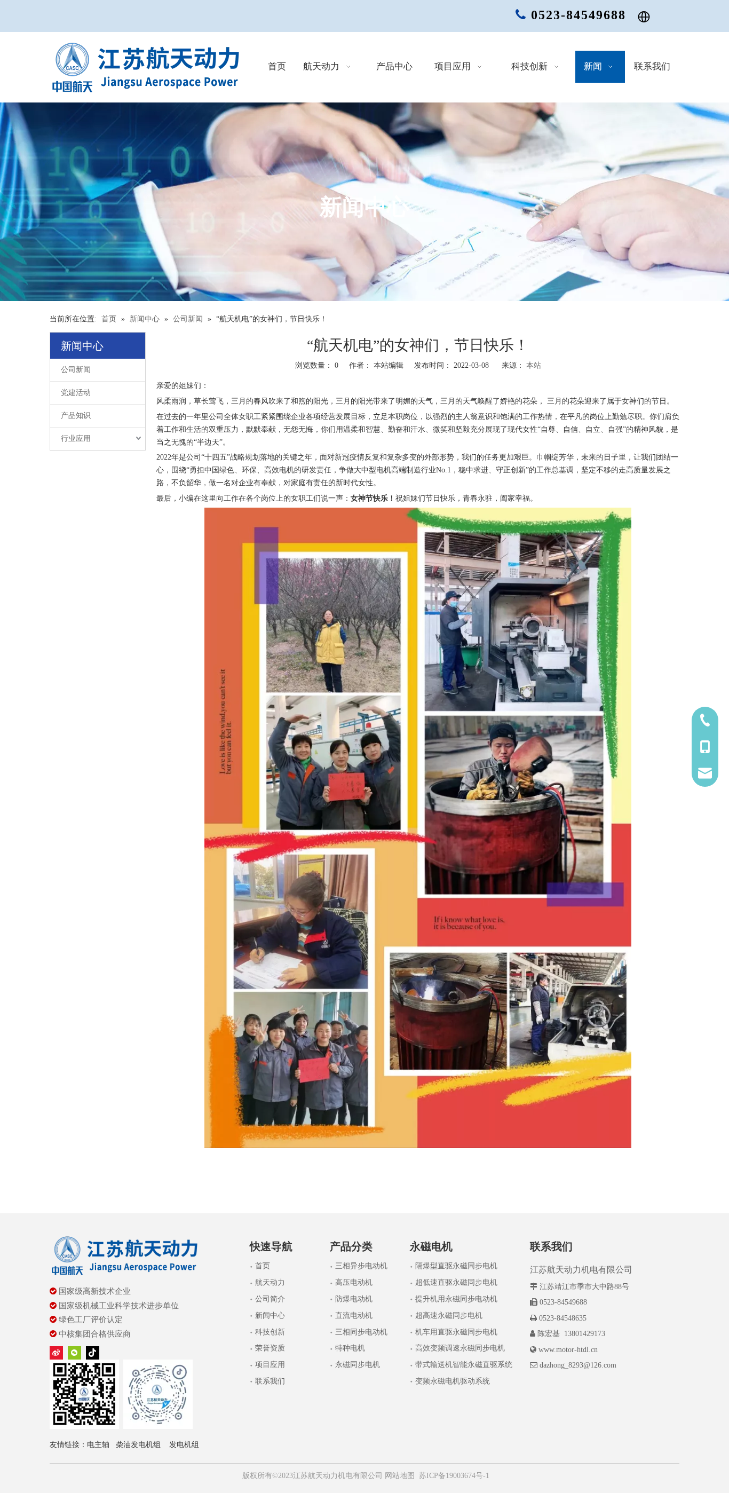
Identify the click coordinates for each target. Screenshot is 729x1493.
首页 (262, 1266)
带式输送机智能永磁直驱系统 (463, 1365)
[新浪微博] (56, 1353)
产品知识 (76, 416)
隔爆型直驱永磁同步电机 (456, 1266)
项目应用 (270, 1365)
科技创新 (270, 1332)
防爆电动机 (354, 1299)
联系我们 (270, 1381)
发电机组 (184, 1445)
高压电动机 (354, 1282)
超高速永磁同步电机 (448, 1316)
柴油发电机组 (138, 1445)
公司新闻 (76, 370)
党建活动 (76, 393)
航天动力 (270, 1282)
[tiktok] (92, 1353)
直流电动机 (354, 1316)
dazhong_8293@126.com (578, 1365)
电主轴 (98, 1445)
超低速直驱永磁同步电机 (456, 1282)
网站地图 (399, 1476)
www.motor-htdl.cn (568, 1350)
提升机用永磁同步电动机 (456, 1299)
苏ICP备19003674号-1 (454, 1476)
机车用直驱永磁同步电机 (456, 1332)
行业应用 (76, 439)
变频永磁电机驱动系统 (452, 1381)
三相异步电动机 (361, 1266)
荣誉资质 (270, 1348)
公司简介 (270, 1299)
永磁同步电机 (357, 1365)
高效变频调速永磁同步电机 (460, 1348)
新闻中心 (270, 1316)
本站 (533, 365)
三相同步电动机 (361, 1332)
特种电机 (350, 1348)
